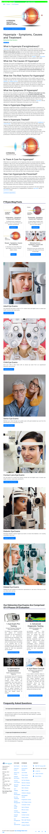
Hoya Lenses (25, 775)
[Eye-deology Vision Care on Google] (45, 831)
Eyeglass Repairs (26, 825)
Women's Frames (26, 785)
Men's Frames (25, 790)
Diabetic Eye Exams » (9, 538)
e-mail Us (37, 771)
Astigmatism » (13, 227)
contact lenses (6, 123)
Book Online (38, 776)
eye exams (42, 56)
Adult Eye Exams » (8, 313)
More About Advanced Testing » (35, 652)
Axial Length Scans (15, 807)
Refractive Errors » (35, 254)
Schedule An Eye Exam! (24, 752)
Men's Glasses (25, 788)
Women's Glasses (26, 782)
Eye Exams (16, 766)
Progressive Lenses (26, 799)
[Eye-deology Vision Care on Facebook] (36, 831)
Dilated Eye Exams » (9, 594)
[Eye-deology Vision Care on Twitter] (39, 831)
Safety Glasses (25, 822)
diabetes (5, 81)
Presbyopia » (35, 227)
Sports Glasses (25, 807)
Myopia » (13, 254)
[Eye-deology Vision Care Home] (4, 4)
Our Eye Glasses (25, 780)
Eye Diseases (15, 4)
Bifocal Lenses (25, 809)
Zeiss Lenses (25, 777)
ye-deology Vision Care (8, 2)
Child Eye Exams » (8, 369)
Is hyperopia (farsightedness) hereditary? (16, 732)
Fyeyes (8, 4)
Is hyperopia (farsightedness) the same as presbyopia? (19, 719)
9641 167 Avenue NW (40, 766)
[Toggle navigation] (46, 2)
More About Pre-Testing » (13, 652)
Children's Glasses (26, 793)
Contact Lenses (25, 814)
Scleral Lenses (25, 817)
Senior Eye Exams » (9, 425)
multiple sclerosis (13, 81)
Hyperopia (5, 49)
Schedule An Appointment (9, 192)
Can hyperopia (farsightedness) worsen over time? (18, 708)
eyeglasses (40, 122)
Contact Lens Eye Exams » (10, 482)
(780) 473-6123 (31, 2)
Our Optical (24, 766)
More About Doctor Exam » (13, 695)
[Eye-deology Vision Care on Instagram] (42, 831)
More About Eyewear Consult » (35, 695)
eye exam (38, 100)
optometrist (6, 189)
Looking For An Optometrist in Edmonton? (14, 28)
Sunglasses (24, 812)
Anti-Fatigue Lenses (26, 802)
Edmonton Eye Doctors (10, 40)
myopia (34, 56)
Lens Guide (24, 772)
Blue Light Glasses (26, 820)
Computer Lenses (26, 804)
